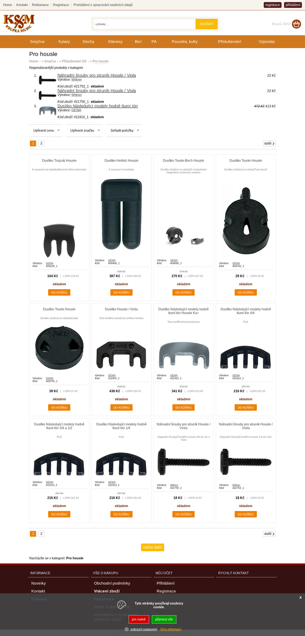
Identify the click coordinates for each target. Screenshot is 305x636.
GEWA (76, 110)
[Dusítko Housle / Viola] (121, 370)
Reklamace (40, 5)
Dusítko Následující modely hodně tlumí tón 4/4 (246, 311)
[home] (19, 32)
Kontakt (22, 5)
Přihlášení (165, 583)
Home (33, 61)
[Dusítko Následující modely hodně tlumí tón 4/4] (245, 370)
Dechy (88, 41)
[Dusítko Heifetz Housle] (121, 255)
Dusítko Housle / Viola (121, 309)
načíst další (152, 547)
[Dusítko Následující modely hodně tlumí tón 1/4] (121, 476)
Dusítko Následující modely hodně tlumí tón (97, 106)
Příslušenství (229, 41)
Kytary (64, 41)
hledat (206, 24)
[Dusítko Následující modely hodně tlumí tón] (47, 115)
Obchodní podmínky (112, 583)
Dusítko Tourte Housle (245, 160)
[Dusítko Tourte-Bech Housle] (183, 255)
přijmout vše (164, 619)
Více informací (170, 629)
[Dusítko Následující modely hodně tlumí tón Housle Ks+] (183, 370)
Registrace (61, 5)
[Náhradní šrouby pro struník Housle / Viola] (47, 85)
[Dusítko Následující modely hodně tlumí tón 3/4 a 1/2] (59, 476)
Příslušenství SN (74, 61)
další (267, 143)
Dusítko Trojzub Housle (59, 160)
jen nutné (139, 619)
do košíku (59, 292)
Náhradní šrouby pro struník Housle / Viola (96, 75)
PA (154, 41)
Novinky (38, 583)
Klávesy (115, 41)
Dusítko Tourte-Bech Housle (183, 160)
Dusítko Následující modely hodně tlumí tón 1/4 (121, 426)
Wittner (76, 79)
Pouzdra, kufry (185, 41)
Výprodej (266, 41)
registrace (272, 5)
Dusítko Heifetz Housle (121, 160)
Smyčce (50, 61)
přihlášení (293, 5)
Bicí (138, 41)
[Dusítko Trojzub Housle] (59, 258)
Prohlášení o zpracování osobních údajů (103, 5)
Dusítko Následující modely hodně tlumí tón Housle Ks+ (183, 311)
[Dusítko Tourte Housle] (245, 258)
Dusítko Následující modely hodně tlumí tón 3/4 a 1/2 (59, 426)
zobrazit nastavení (143, 629)
